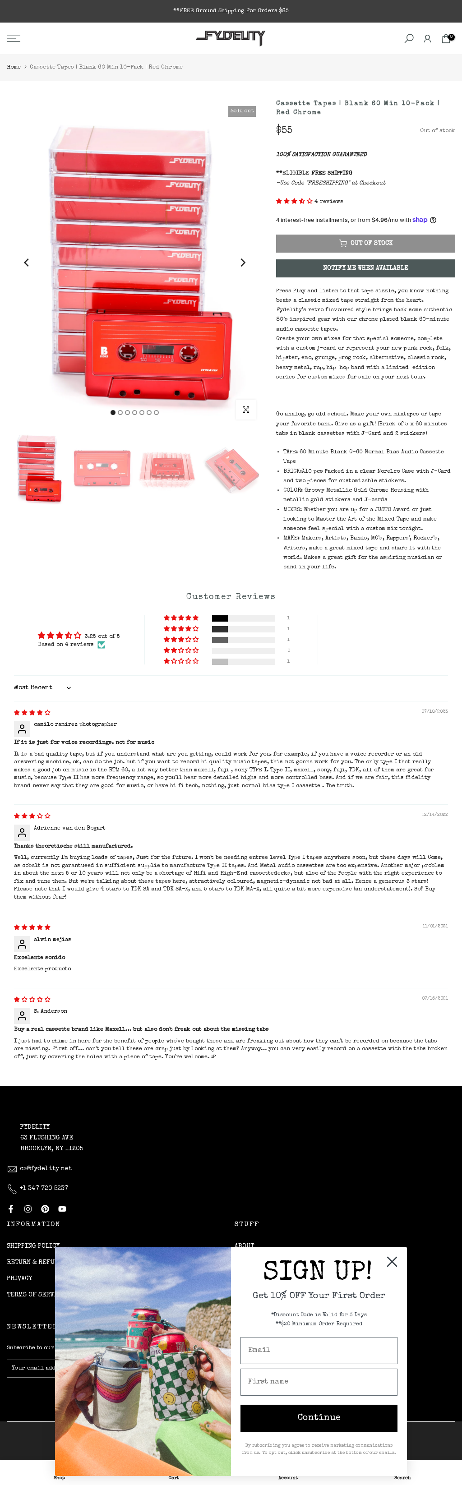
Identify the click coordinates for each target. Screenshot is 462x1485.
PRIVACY (19, 1279)
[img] (32, 713)
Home (14, 67)
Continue (319, 1418)
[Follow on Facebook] (11, 1209)
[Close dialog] (392, 1261)
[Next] (242, 262)
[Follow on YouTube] (62, 1209)
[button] (295, 202)
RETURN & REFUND (35, 1262)
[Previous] (27, 262)
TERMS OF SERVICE (36, 1295)
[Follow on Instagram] (28, 1209)
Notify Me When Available (365, 268)
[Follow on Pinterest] (45, 1209)
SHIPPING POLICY (33, 1246)
